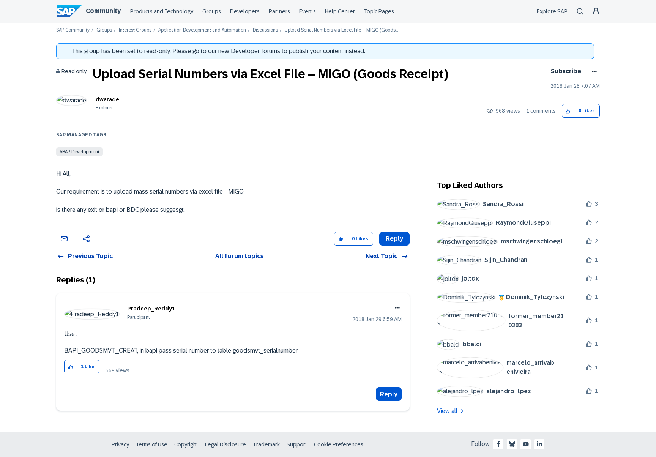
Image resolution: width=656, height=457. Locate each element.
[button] (568, 111)
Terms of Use (151, 444)
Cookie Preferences (338, 444)
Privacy (120, 444)
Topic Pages (379, 11)
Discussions (265, 30)
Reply (388, 394)
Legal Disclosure (225, 444)
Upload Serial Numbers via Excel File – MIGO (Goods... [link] (341, 30)
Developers (245, 11)
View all (447, 411)
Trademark (266, 444)
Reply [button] (394, 238)
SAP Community (73, 30)
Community (103, 11)
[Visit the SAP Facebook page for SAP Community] (498, 444)
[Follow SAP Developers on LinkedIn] (539, 444)
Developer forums (255, 51)
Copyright (186, 444)
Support (297, 444)
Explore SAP (552, 11)
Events (307, 11)
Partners (279, 11)
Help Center (340, 11)
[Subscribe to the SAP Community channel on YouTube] (526, 444)
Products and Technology (161, 11)
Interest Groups (135, 30)
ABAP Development (79, 151)
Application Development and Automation (202, 30)
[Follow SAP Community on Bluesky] (512, 444)
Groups (211, 11)
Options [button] (593, 71)
